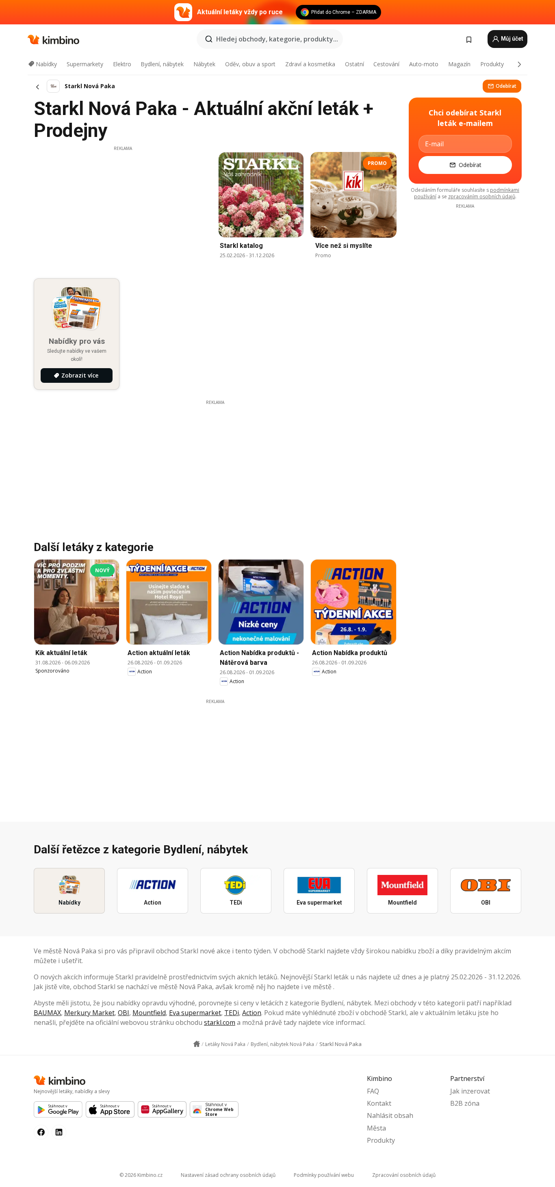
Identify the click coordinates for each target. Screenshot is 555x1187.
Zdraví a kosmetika (310, 64)
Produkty (492, 64)
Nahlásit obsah (390, 1115)
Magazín (459, 64)
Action (251, 1012)
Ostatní (354, 64)
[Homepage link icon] (196, 1044)
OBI (123, 1012)
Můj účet (511, 38)
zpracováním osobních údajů (481, 196)
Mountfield (149, 1012)
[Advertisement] (123, 208)
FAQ (373, 1091)
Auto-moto (423, 64)
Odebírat (506, 85)
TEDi (231, 1012)
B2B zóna (464, 1103)
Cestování (386, 64)
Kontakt (379, 1103)
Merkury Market (89, 1012)
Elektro (122, 64)
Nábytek (204, 64)
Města (376, 1128)
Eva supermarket (195, 1012)
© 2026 (141, 1175)
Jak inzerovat (470, 1091)
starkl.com (219, 1022)
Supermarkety (85, 64)
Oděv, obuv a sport (250, 64)
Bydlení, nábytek (162, 64)
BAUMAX (47, 1012)
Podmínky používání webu (324, 1175)
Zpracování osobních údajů (404, 1175)
